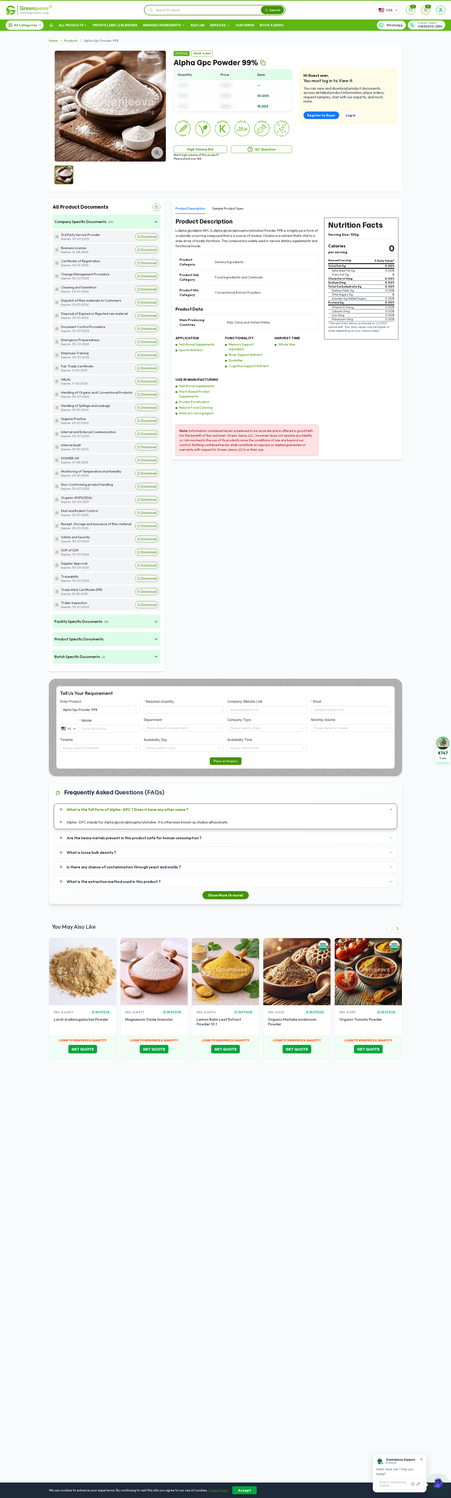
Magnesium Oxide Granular (149, 1019)
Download (148, 237)
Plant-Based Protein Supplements (194, 393)
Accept (244, 1490)
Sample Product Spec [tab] (228, 208)
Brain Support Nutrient (245, 355)
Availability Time (239, 740)
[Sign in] (440, 10)
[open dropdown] (85, 25)
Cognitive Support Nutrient (248, 366)
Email (317, 701)
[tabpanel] (286, 337)
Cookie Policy (218, 1490)
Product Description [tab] (190, 208)
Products (71, 41)
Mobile (87, 720)
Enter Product (70, 701)
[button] (443, 749)
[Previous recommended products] (386, 928)
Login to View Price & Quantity (82, 1040)
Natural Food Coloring (196, 407)
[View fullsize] (157, 153)
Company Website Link (245, 701)
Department (153, 720)
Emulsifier (236, 360)
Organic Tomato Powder (360, 1019)
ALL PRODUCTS (71, 25)
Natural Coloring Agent (196, 413)
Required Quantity (160, 701)
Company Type (239, 720)
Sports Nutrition (191, 350)
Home (53, 41)
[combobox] (182, 728)
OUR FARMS (245, 25)
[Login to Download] (156, 207)
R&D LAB (197, 25)
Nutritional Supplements (196, 344)
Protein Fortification (194, 402)
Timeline (66, 740)
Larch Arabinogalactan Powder (81, 1019)
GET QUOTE (82, 1049)
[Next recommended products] (397, 928)
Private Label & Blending (115, 25)
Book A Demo (272, 25)
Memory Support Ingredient (241, 346)
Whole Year (287, 344)
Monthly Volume (323, 720)
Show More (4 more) (225, 895)
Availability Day (155, 740)
